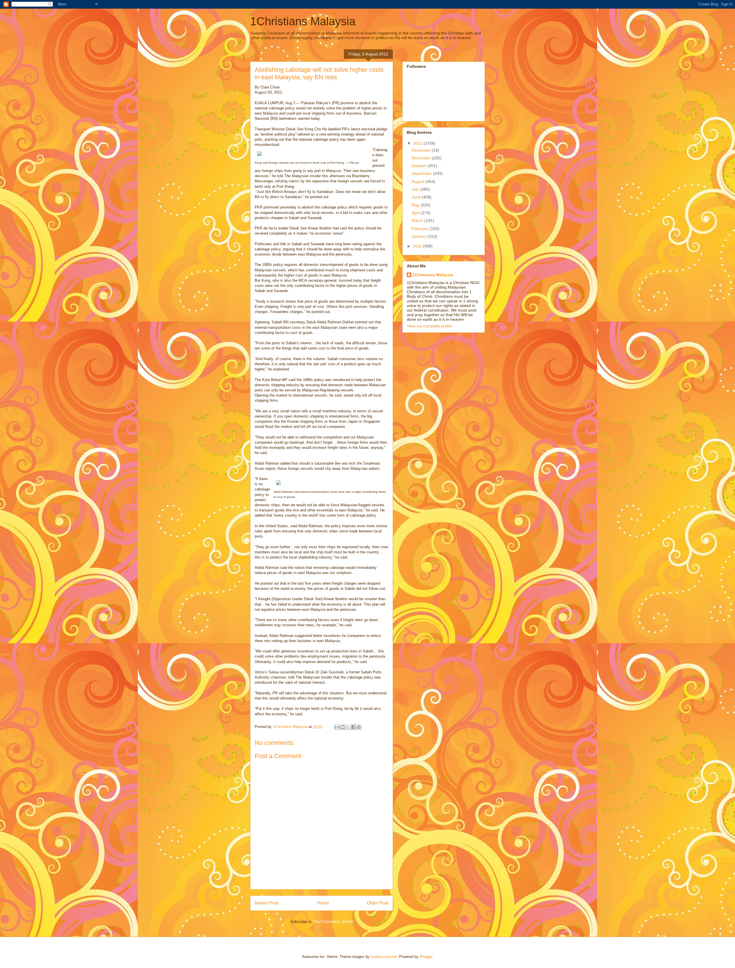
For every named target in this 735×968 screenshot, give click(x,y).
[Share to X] (348, 727)
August (418, 181)
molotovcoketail (384, 957)
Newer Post (266, 903)
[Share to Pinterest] (359, 727)
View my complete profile (429, 326)
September (422, 173)
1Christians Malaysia (302, 21)
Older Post (377, 903)
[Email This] (337, 727)
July (416, 189)
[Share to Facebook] (353, 727)
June (417, 197)
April (416, 212)
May (416, 205)
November (422, 158)
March (418, 220)
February (421, 228)
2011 (418, 246)
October (420, 165)
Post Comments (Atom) (333, 921)
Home (323, 903)
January (420, 236)
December (422, 150)
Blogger (426, 957)
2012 (418, 143)
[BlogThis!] (342, 727)
